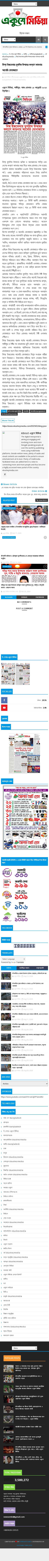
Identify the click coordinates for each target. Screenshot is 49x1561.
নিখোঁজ (6, 1309)
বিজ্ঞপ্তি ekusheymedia (13, 1170)
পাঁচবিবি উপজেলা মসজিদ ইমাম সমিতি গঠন (28, 1427)
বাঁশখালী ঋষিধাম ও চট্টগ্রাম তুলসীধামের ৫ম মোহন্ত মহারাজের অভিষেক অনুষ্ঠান (22, 557)
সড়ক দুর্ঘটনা (8, 1183)
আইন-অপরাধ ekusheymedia (16, 1175)
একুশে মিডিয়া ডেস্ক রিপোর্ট (13, 1274)
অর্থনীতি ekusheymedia (14, 1209)
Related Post (9, 500)
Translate (20, 962)
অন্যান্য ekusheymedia (14, 1222)
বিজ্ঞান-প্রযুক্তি (9, 1314)
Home (4, 54)
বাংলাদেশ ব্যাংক (9, 1335)
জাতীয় (25, 54)
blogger (8, 597)
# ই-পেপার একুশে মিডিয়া (14, 411)
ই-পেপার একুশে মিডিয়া (15, 54)
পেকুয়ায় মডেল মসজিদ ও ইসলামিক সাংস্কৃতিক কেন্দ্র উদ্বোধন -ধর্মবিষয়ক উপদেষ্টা (23, 528)
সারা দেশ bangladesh (12, 1118)
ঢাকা (5, 1148)
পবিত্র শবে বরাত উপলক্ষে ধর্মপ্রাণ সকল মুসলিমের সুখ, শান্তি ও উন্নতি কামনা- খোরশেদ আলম (22, 586)
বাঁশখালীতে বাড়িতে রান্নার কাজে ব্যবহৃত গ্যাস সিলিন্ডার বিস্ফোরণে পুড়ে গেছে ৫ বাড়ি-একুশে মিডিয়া (29, 1449)
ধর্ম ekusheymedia (9, 537)
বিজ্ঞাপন (6, 1322)
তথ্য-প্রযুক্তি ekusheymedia (16, 1257)
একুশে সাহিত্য (8, 1287)
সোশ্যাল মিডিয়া (9, 1266)
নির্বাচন (6, 1214)
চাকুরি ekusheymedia (13, 1296)
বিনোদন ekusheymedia (13, 1157)
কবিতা (6, 1235)
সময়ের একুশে (8, 1188)
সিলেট (6, 1240)
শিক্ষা (5, 1205)
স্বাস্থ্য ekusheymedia (13, 1261)
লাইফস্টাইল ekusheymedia (15, 1231)
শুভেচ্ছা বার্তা (8, 1270)
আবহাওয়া (7, 1301)
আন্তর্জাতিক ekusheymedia (15, 1140)
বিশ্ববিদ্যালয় (8, 1227)
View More (43, 500)
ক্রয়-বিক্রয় (8, 1331)
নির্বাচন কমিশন (8, 1196)
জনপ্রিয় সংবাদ (24, 968)
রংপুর (5, 1153)
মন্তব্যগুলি (40, 968)
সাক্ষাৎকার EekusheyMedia (15, 1327)
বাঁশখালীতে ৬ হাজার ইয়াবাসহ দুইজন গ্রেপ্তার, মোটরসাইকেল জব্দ (29, 973)
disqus (24, 597)
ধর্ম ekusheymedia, (19, 79)
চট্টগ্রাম (33, 47)
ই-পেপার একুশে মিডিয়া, (31, 77)
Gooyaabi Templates (24, 1545)
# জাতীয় (26, 411)
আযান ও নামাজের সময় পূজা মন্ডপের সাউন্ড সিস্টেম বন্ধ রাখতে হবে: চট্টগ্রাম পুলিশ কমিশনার (29, 1368)
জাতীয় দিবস (8, 1248)
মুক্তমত (6, 1166)
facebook (40, 597)
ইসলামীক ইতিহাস (7, 566)
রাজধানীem (8, 1201)
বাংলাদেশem (8, 1135)
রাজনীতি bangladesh (12, 1127)
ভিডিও (6, 1292)
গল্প (5, 1283)
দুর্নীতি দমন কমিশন (10, 1318)
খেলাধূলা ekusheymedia (14, 1161)
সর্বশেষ (9, 968)
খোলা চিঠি (7, 1305)
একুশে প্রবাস (8, 1244)
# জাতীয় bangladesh (38, 411)
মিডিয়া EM (7, 1179)
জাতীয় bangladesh (36, 54)
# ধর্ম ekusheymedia (9, 414)
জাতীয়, (39, 77)
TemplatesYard (25, 1542)
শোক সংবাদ (7, 1218)
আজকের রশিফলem (10, 1192)
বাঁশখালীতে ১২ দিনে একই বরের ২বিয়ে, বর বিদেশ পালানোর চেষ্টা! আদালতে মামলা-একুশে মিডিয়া (29, 1459)
